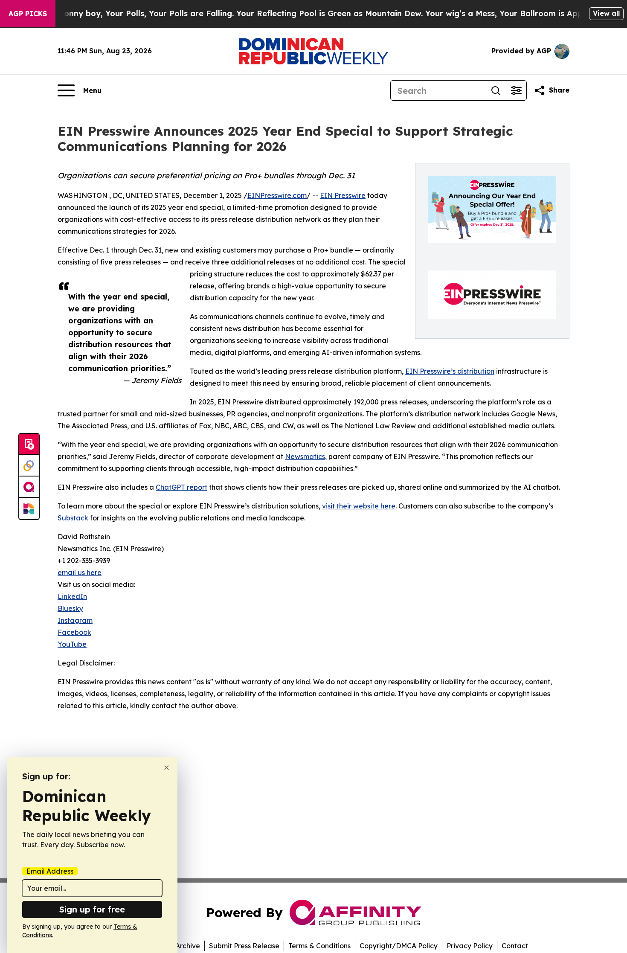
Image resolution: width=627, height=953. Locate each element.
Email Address (49, 871)
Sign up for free (92, 909)
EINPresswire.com (277, 195)
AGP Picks (28, 13)
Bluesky (70, 608)
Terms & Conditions (319, 945)
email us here (80, 572)
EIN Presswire (343, 195)
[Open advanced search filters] (516, 90)
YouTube (72, 644)
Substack (73, 518)
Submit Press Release (244, 945)
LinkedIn (72, 596)
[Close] (167, 768)
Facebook (74, 632)
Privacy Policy (470, 945)
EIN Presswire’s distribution (449, 371)
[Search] (495, 90)
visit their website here (358, 506)
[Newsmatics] (29, 508)
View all (606, 13)
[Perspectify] (29, 465)
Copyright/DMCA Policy (399, 945)
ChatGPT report (181, 487)
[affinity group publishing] (29, 487)
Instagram (75, 620)
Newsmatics (305, 456)
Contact (515, 945)
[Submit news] (29, 444)
